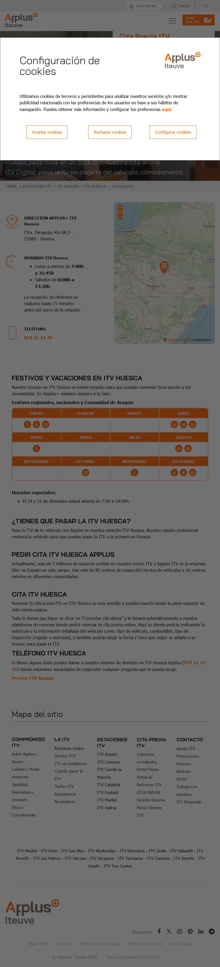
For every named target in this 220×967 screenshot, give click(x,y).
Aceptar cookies (47, 132)
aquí (166, 109)
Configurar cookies (173, 132)
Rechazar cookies (110, 132)
